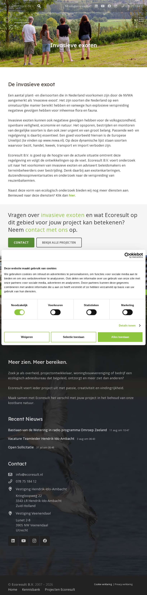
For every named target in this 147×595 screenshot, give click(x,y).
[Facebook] (109, 6)
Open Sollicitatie (21, 447)
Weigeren (27, 336)
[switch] (55, 312)
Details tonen (127, 325)
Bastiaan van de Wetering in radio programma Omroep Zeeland (57, 430)
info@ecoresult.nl (29, 474)
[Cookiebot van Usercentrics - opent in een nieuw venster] (127, 255)
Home (12, 589)
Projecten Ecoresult (60, 589)
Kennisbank (31, 589)
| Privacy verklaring (122, 584)
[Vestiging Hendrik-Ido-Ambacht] (12, 489)
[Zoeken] (39, 6)
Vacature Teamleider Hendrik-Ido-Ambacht (41, 438)
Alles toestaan (120, 336)
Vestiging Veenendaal (33, 513)
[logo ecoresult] (16, 19)
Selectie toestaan (73, 336)
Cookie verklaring (103, 584)
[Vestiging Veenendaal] (12, 513)
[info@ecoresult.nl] (12, 475)
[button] (141, 19)
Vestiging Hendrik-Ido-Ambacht (41, 489)
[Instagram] (115, 6)
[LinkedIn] (96, 6)
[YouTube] (103, 6)
